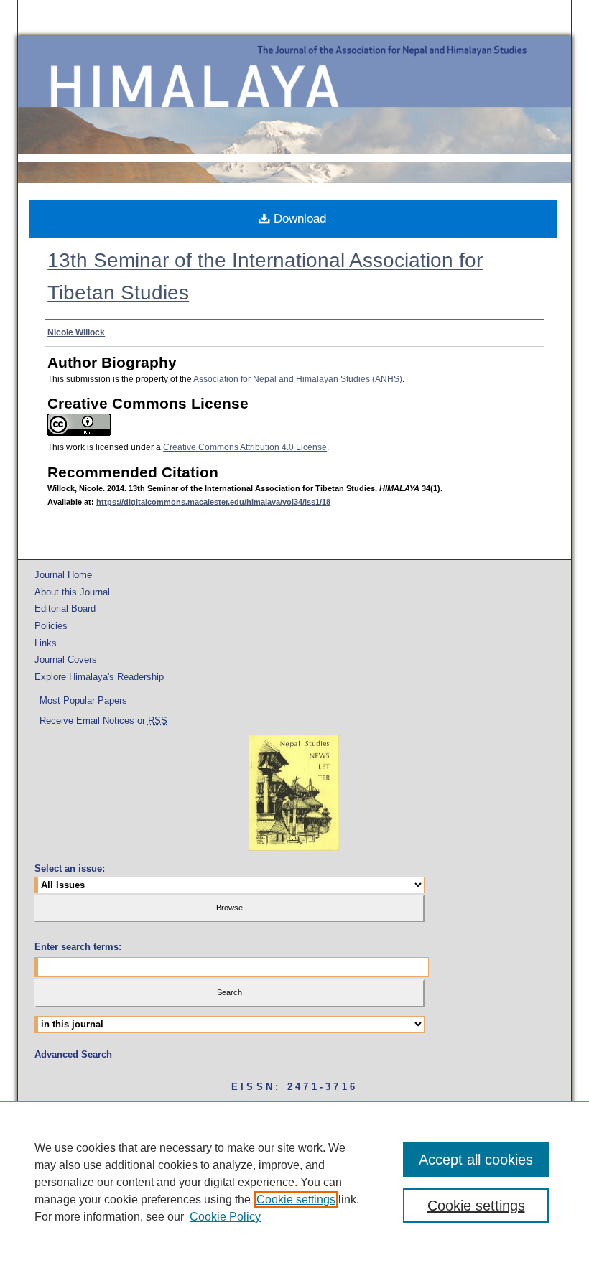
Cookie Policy (225, 1217)
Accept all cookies (476, 1160)
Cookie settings (295, 1199)
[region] (294, 1182)
